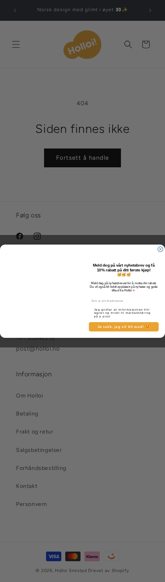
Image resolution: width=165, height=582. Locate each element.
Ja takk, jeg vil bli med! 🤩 (124, 326)
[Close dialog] (160, 249)
